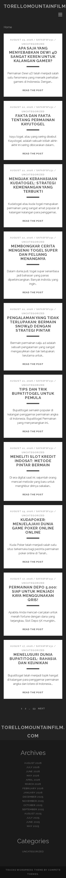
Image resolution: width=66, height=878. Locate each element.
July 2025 (33, 817)
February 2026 (33, 788)
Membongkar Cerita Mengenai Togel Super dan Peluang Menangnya (33, 252)
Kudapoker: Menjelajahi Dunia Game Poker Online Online (33, 525)
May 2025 (33, 826)
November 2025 (33, 801)
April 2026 (33, 780)
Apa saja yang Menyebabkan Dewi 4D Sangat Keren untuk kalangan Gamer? (33, 54)
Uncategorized (33, 44)
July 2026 (33, 767)
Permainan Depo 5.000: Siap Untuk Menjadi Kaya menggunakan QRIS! (33, 593)
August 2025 (33, 813)
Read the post (33, 90)
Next (41, 708)
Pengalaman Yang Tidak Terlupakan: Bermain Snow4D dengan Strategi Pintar (33, 324)
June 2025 (33, 822)
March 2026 (33, 784)
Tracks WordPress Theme (24, 870)
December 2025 (33, 796)
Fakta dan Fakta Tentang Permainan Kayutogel (33, 119)
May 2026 (33, 775)
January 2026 (33, 792)
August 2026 (33, 763)
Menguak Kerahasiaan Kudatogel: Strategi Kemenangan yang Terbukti (33, 185)
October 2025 (33, 805)
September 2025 (33, 809)
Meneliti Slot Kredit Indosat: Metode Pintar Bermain (33, 460)
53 (34, 708)
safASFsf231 (44, 39)
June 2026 (33, 771)
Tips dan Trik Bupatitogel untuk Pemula (33, 393)
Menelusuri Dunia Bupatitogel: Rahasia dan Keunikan (33, 658)
